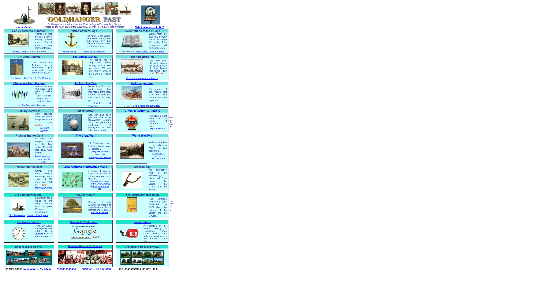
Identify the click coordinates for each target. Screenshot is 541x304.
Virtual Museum (135, 111)
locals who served (157, 154)
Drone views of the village (37, 269)
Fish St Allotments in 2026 (149, 27)
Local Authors (24, 105)
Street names (70, 51)
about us (87, 268)
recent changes (24, 27)
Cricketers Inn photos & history (142, 78)
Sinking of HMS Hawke (100, 157)
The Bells (28, 78)
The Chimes (43, 78)
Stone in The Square (37, 215)
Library (155, 111)
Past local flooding (44, 129)
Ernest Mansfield (42, 156)
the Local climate (99, 212)
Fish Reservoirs (17, 215)
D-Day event (158, 158)
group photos (21, 51)
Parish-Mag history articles (150, 51)
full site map (103, 268)
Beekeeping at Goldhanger (146, 105)
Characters (41, 105)
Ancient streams (100, 186)
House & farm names (94, 51)
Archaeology (103, 183)
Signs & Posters (158, 128)
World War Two (142, 135)
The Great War (85, 135)
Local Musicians (44, 101)
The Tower (15, 78)
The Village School (85, 56)
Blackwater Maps (43, 187)
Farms (92, 183)
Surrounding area (100, 181)
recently (39, 233)
